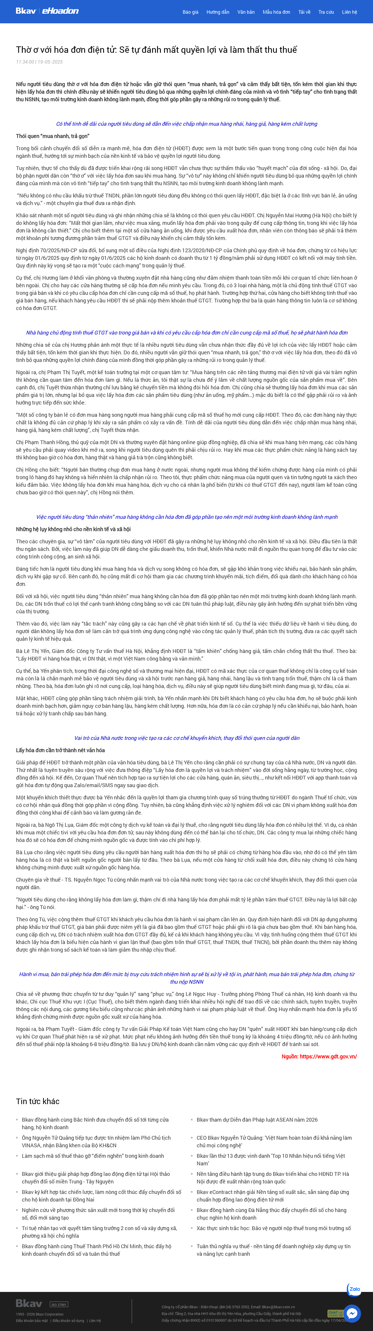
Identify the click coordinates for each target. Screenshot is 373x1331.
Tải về (304, 12)
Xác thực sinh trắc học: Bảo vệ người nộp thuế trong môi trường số (274, 1228)
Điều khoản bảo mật (32, 1320)
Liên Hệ (95, 1320)
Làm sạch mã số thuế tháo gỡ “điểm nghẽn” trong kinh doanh (93, 1155)
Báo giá (190, 12)
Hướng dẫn (218, 12)
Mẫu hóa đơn (276, 12)
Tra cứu (326, 12)
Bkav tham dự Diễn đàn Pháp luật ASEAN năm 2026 (257, 1119)
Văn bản (246, 12)
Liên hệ (349, 12)
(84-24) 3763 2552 (234, 1306)
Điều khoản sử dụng (68, 1320)
